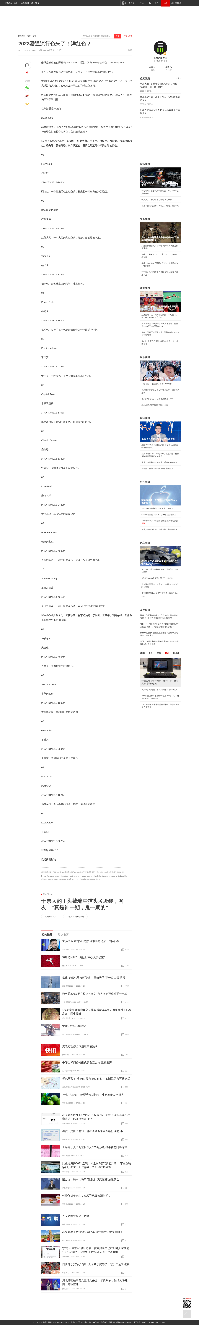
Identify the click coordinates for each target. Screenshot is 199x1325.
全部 (177, 78)
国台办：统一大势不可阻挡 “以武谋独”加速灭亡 (90, 1179)
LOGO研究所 (48, 50)
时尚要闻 (145, 164)
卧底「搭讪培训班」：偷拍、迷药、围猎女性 (160, 206)
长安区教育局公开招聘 (75, 1215)
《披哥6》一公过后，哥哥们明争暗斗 (157, 384)
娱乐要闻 (145, 357)
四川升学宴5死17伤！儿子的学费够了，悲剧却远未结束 (95, 1264)
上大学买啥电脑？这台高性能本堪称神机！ (159, 690)
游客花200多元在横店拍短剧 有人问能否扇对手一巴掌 (94, 993)
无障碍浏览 (25, 3)
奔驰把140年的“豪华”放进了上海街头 (157, 578)
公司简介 (72, 1322)
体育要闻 (145, 288)
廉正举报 (137, 1322)
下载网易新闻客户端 (75, 916)
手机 (151, 653)
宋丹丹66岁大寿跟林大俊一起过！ (155, 405)
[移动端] (124, 3)
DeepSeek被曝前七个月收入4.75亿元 (157, 508)
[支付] (150, 3)
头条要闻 (145, 219)
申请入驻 (127, 36)
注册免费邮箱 (176, 3)
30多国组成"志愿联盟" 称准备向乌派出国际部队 (90, 941)
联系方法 (80, 1322)
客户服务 (96, 1322)
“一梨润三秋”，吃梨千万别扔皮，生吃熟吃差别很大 (93, 1094)
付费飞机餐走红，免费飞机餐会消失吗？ (86, 1195)
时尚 (159, 653)
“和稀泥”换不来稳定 (74, 1026)
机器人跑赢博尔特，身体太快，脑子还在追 (159, 529)
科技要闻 (145, 482)
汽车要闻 (145, 543)
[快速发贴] (27, 65)
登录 (165, 3)
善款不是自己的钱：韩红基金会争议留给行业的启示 (93, 1131)
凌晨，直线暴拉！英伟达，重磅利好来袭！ (159, 462)
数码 (167, 653)
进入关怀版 (35, 3)
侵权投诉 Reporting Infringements (154, 1322)
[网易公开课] (132, 3)
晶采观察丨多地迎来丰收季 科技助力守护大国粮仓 (92, 1232)
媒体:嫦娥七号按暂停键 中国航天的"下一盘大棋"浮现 (93, 977)
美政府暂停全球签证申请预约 (79, 1046)
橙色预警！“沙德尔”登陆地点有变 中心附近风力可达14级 (96, 1078)
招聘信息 (88, 1322)
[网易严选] (142, 3)
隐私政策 (104, 1322)
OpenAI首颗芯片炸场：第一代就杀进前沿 (158, 514)
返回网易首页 (50, 916)
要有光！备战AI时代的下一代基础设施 (157, 468)
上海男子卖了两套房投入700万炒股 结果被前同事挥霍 (94, 1147)
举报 (130, 50)
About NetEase (62, 1322)
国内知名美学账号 (160, 61)
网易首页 (8, 3)
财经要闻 (145, 418)
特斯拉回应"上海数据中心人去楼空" (83, 957)
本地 (142, 653)
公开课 (176, 653)
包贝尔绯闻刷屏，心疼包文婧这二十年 (157, 399)
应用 (15, 3)
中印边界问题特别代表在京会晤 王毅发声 (87, 1062)
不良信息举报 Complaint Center (120, 1322)
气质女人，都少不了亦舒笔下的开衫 (156, 199)
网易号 (29, 36)
